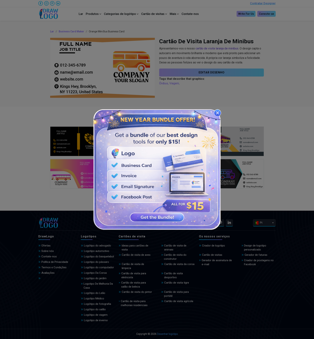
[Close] (217, 113)
